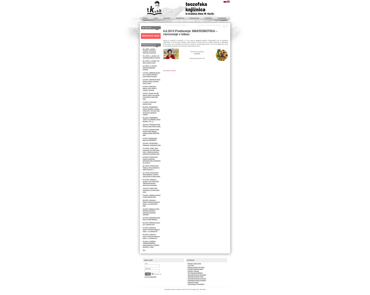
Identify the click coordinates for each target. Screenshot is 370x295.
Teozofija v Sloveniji (193, 271)
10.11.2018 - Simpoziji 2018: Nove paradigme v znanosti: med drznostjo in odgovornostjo (151, 174)
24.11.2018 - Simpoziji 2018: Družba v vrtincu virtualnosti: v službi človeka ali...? (151, 167)
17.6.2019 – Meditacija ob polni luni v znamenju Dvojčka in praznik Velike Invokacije (151, 74)
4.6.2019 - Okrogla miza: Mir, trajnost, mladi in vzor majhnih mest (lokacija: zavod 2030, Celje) (151, 96)
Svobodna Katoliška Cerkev (195, 269)
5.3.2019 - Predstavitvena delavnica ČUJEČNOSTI (150, 139)
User (146, 263)
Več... (144, 250)
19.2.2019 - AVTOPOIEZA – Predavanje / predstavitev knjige (152, 144)
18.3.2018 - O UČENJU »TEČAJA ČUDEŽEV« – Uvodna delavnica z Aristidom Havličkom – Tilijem (151, 244)
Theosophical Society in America (197, 278)
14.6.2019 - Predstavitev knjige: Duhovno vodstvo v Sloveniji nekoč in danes (151, 81)
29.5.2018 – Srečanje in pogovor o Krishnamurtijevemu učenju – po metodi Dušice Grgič (151, 203)
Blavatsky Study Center (194, 263)
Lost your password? (150, 277)
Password (147, 268)
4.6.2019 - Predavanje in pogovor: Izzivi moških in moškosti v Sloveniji (150, 88)
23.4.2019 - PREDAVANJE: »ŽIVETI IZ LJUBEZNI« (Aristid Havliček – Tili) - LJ (151, 119)
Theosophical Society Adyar (195, 277)
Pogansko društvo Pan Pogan (196, 267)
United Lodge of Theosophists (196, 284)
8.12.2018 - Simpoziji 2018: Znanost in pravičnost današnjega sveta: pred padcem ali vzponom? (152, 160)
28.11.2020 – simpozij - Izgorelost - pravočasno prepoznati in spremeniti (149, 51)
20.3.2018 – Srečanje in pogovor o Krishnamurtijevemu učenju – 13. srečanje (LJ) (151, 236)
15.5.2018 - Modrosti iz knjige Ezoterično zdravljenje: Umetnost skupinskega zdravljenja (151, 211)
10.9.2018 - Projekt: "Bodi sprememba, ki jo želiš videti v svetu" (151, 190)
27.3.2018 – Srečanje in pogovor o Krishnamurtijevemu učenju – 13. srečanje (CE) (151, 229)
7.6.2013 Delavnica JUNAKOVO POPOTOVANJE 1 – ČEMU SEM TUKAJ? (212, 26)
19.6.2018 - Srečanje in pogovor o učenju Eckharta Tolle (151, 196)
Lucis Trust (191, 265)
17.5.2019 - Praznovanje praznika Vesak (149, 103)
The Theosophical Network (195, 273)
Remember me (157, 274)
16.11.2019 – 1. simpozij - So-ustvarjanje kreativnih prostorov (151, 57)
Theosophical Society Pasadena (197, 280)
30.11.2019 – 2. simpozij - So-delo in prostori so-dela (151, 62)
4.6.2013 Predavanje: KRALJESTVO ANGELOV (176, 25)
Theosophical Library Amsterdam (197, 275)
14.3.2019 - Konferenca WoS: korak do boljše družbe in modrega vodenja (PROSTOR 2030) (151, 132)
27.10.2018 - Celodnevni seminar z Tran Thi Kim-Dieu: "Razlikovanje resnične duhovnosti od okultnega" (151, 182)
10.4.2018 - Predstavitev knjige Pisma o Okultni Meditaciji (151, 218)
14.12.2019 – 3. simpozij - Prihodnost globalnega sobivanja (150, 67)
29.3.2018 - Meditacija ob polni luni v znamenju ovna (151, 223)
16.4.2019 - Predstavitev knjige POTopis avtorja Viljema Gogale (151, 125)
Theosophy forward (193, 282)
